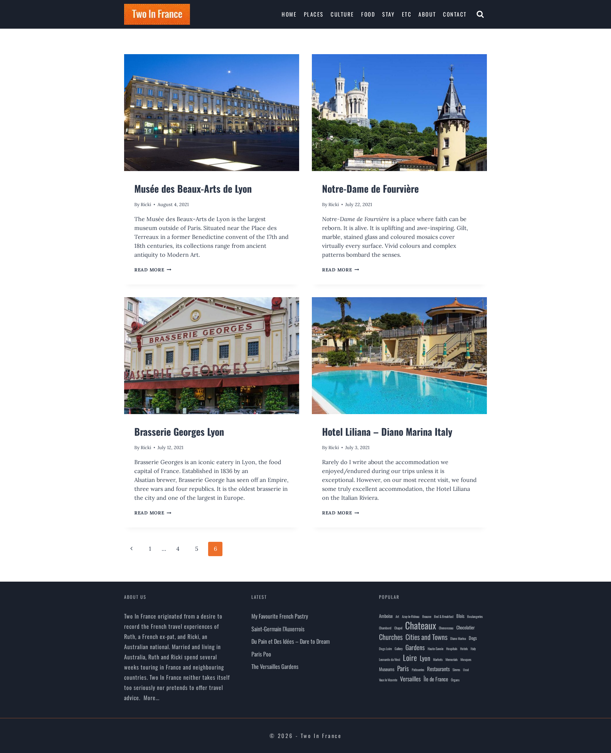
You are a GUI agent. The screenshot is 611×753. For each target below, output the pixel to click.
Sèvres (456, 669)
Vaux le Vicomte (388, 679)
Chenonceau (446, 627)
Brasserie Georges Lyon (179, 431)
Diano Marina (458, 638)
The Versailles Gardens (274, 666)
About (427, 14)
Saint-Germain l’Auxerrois (278, 629)
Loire (410, 657)
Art (397, 616)
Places (314, 14)
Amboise (386, 616)
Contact (455, 14)
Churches (391, 636)
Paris (403, 668)
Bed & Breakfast (443, 616)
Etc (407, 14)
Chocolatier (465, 627)
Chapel (398, 627)
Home (289, 14)
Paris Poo (261, 654)
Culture (342, 14)
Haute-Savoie (435, 648)
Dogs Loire (385, 648)
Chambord (385, 627)
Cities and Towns (426, 636)
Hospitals (451, 648)
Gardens (415, 647)
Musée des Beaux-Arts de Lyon (193, 188)
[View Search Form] (480, 14)
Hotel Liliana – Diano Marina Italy (387, 431)
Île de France (436, 679)
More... (151, 697)
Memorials (452, 659)
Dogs (473, 638)
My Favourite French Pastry (279, 616)
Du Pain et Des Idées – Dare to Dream (290, 641)
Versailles (410, 678)
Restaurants (438, 669)
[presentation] (211, 112)
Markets (438, 659)
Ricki (146, 204)
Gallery (399, 648)
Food (368, 14)
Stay (388, 14)
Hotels (464, 648)
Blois (460, 616)
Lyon (425, 658)
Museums (386, 669)
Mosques (465, 659)
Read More (152, 270)
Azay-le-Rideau (410, 616)
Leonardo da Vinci (389, 659)
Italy (473, 648)
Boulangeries (475, 616)
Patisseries (418, 669)
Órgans (455, 679)
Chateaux (420, 625)
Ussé (466, 669)
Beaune (426, 616)
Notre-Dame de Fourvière (370, 188)
